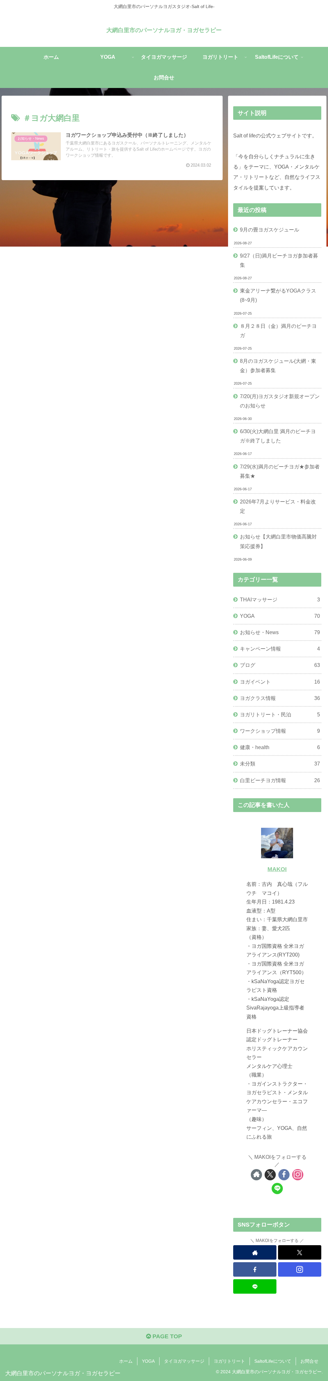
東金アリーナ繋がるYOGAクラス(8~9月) (278, 295)
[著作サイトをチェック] (256, 1174)
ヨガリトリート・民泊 (280, 714)
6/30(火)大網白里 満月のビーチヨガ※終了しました (278, 435)
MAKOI (277, 869)
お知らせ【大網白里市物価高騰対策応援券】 (278, 541)
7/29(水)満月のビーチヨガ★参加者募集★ (280, 471)
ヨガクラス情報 (280, 698)
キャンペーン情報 (280, 648)
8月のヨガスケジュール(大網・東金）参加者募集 (278, 365)
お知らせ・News (280, 632)
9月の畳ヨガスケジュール (269, 229)
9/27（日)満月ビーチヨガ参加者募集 (279, 260)
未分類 (280, 763)
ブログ (280, 665)
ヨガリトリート (229, 1361)
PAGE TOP (166, 1336)
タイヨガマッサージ (184, 1361)
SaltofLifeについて (272, 1361)
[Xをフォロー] (270, 1174)
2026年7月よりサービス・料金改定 (278, 506)
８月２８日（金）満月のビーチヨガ (278, 330)
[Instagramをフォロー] (297, 1174)
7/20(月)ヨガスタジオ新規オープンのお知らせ (280, 400)
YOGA (280, 616)
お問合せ (309, 1361)
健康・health (280, 747)
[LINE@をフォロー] (277, 1188)
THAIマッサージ (280, 599)
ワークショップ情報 (280, 731)
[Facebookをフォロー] (284, 1174)
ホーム (126, 1361)
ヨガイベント (280, 682)
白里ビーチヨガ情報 (280, 780)
